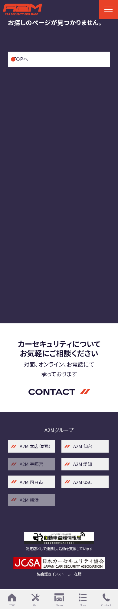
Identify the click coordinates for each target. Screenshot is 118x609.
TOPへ (20, 59)
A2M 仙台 (82, 446)
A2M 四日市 (31, 482)
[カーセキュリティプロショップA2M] (59, 9)
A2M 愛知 (82, 464)
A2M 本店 (35, 446)
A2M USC (82, 482)
